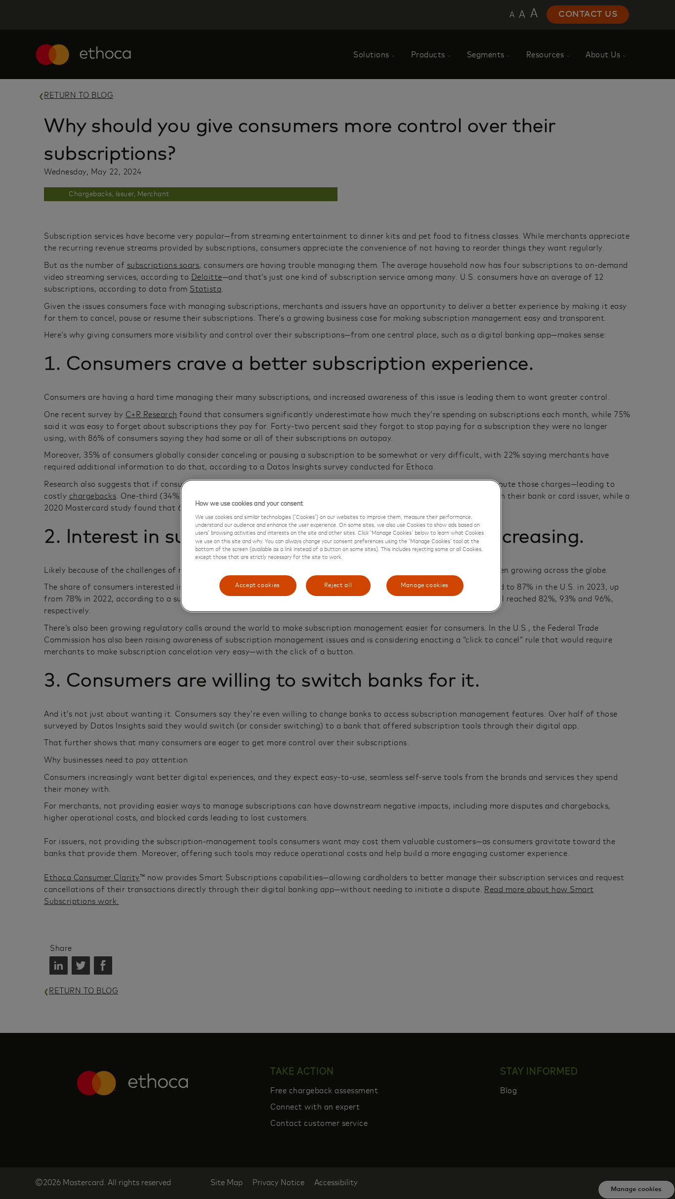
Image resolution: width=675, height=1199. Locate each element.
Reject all (338, 585)
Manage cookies (425, 585)
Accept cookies (257, 585)
